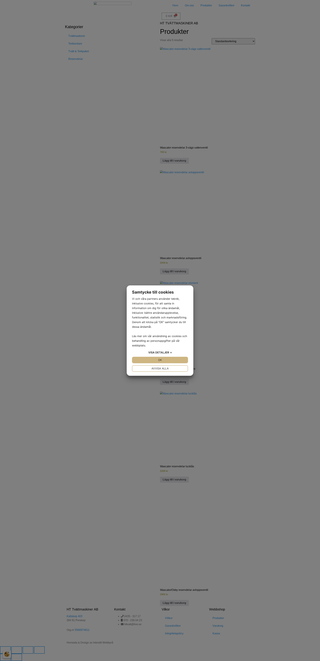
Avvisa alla (160, 368)
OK (160, 360)
